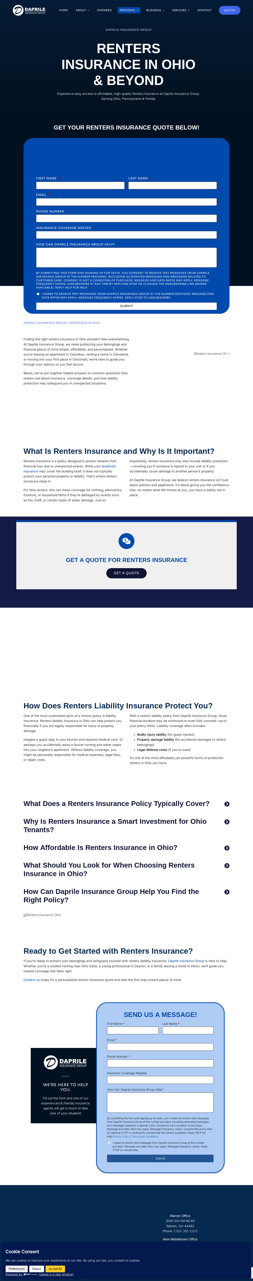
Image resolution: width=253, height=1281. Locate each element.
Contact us (32, 980)
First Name (47, 178)
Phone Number (51, 211)
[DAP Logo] (29, 6)
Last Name (139, 178)
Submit (126, 306)
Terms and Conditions (134, 287)
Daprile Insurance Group (186, 961)
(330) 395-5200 (186, 1231)
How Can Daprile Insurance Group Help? (75, 244)
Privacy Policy (100, 287)
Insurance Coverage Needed (64, 228)
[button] (126, 804)
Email (42, 195)
